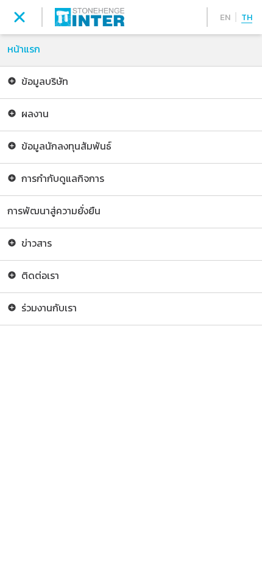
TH (246, 17)
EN (225, 17)
